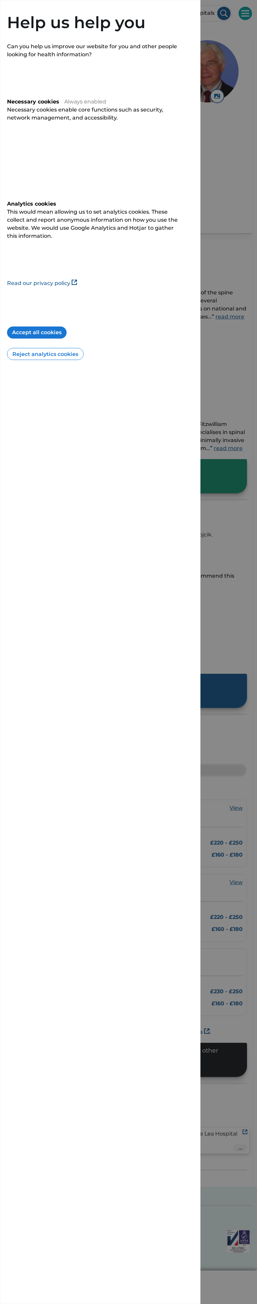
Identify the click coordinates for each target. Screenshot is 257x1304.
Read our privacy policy (38, 283)
